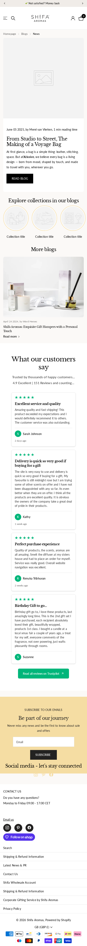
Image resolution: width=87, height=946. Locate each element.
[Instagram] (36, 774)
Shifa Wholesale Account (19, 882)
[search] (13, 18)
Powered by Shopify (58, 920)
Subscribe (43, 754)
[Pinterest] (43, 774)
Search (7, 848)
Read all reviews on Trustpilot (41, 673)
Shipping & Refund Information (23, 856)
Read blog (20, 178)
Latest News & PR (15, 865)
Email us (8, 819)
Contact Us (10, 874)
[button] (4, 3)
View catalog (5, 18)
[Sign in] (73, 18)
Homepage (9, 33)
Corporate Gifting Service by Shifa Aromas (30, 900)
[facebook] (51, 774)
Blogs (24, 33)
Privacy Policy (12, 908)
